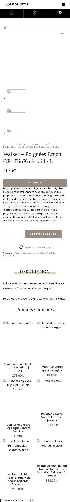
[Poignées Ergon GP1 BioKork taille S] (16, 118)
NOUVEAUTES (9, 255)
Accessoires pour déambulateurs (38, 147)
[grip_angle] (16, 133)
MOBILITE (20, 144)
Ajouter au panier (43, 234)
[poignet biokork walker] (35, 57)
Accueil (8, 144)
